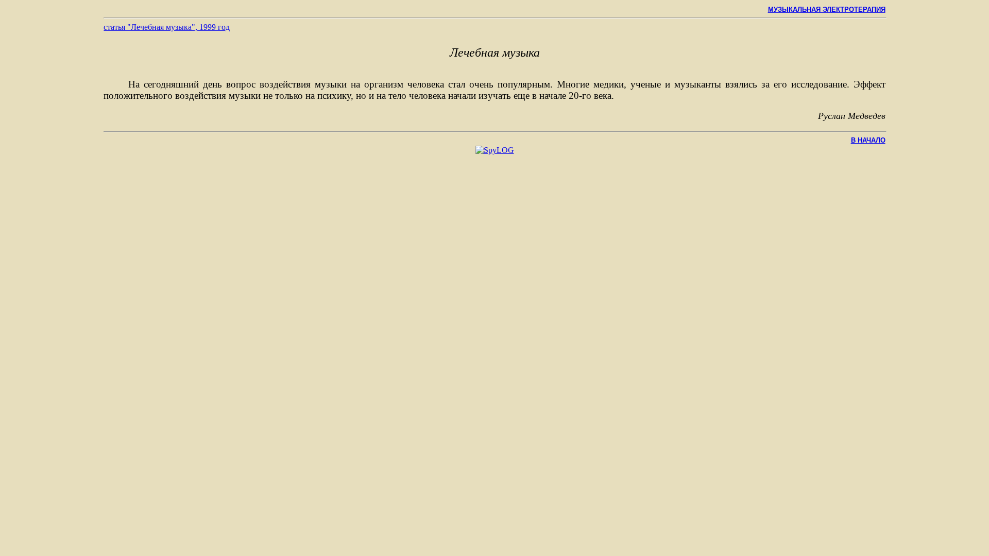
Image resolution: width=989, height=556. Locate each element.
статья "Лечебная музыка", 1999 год (167, 27)
